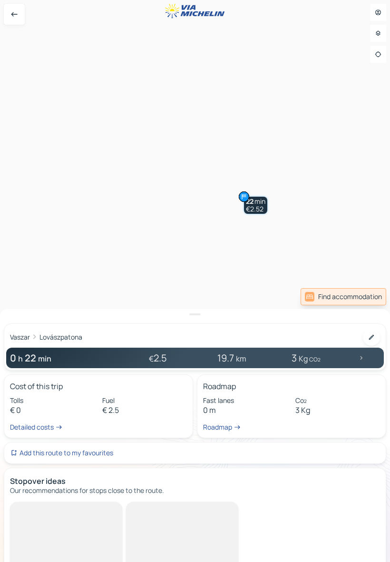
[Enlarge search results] (195, 314)
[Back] (14, 14)
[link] (343, 296)
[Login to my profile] (378, 12)
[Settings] (378, 33)
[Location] (378, 54)
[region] (195, 281)
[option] (50, 509)
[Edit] (371, 337)
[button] (255, 205)
